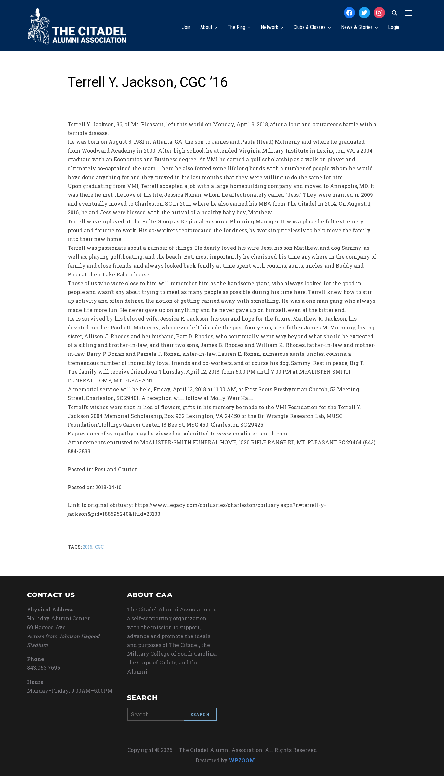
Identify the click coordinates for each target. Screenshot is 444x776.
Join (186, 27)
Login (393, 27)
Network (269, 27)
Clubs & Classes (310, 27)
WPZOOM (242, 760)
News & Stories (357, 27)
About (206, 27)
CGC (99, 547)
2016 (87, 547)
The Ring (236, 27)
